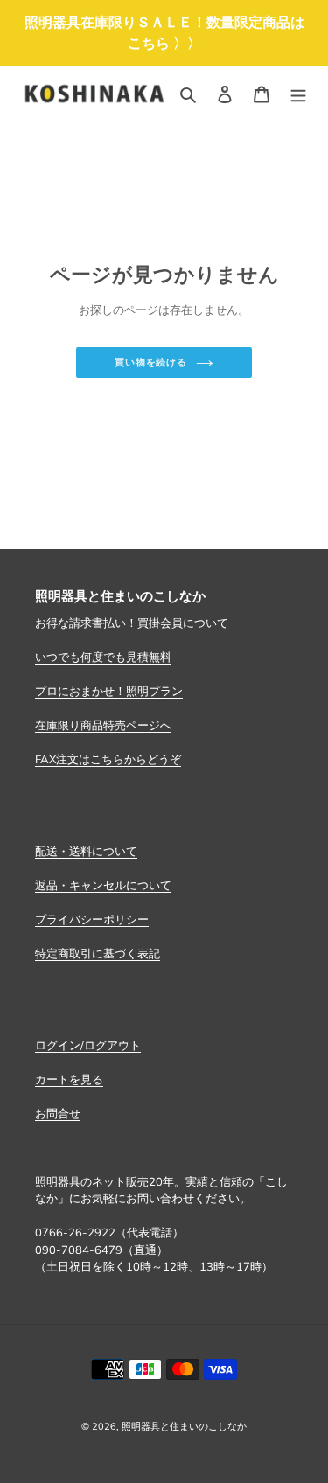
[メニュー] (298, 93)
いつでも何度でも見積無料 (103, 657)
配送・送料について (86, 851)
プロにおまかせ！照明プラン (109, 691)
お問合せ (57, 1113)
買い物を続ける (151, 362)
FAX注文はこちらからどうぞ (108, 759)
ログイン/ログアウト (88, 1045)
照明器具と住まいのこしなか (184, 1426)
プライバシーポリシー (92, 919)
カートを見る (69, 1079)
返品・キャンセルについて (103, 885)
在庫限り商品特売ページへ (103, 725)
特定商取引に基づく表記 (97, 953)
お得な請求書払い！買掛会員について (131, 623)
